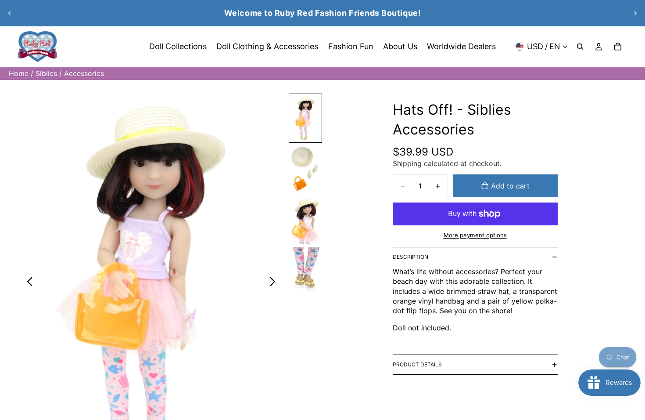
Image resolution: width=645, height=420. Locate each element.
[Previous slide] (9, 13)
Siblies (46, 73)
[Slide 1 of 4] (305, 118)
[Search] (580, 46)
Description (410, 256)
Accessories (84, 73)
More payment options (475, 235)
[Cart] (617, 46)
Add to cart (510, 185)
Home (20, 73)
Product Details (417, 364)
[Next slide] (635, 13)
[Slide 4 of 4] (305, 271)
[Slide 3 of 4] (305, 220)
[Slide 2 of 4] (305, 169)
